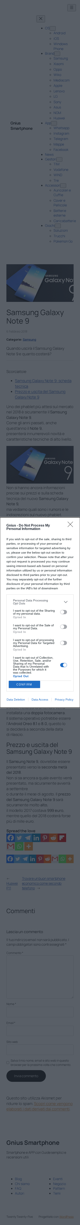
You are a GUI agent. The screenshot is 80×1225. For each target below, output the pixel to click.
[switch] (63, 612)
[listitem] (40, 602)
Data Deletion (16, 699)
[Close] (72, 526)
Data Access (40, 699)
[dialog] (40, 612)
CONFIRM (24, 684)
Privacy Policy (64, 699)
